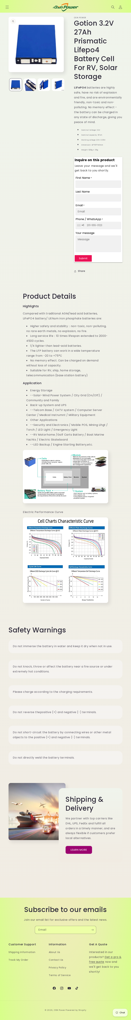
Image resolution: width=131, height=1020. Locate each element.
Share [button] (81, 271)
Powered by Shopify (76, 1010)
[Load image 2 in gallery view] (30, 84)
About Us (54, 952)
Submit (83, 258)
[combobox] (81, 225)
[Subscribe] (92, 930)
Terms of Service (60, 975)
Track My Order (18, 960)
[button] (7, 7)
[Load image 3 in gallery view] (44, 84)
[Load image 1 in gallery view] (15, 84)
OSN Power (59, 1010)
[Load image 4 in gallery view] (58, 84)
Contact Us (56, 960)
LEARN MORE (79, 850)
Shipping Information (22, 952)
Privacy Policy (57, 967)
